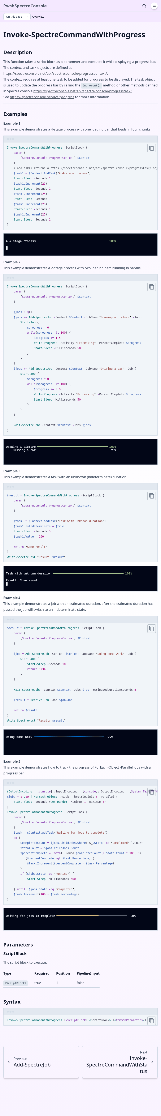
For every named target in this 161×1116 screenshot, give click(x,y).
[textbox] (17, 252)
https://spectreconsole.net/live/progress (42, 97)
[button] (7, 252)
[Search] (144, 6)
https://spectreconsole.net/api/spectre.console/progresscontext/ (55, 73)
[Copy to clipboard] (151, 148)
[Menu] (154, 6)
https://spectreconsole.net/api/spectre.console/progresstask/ (82, 91)
